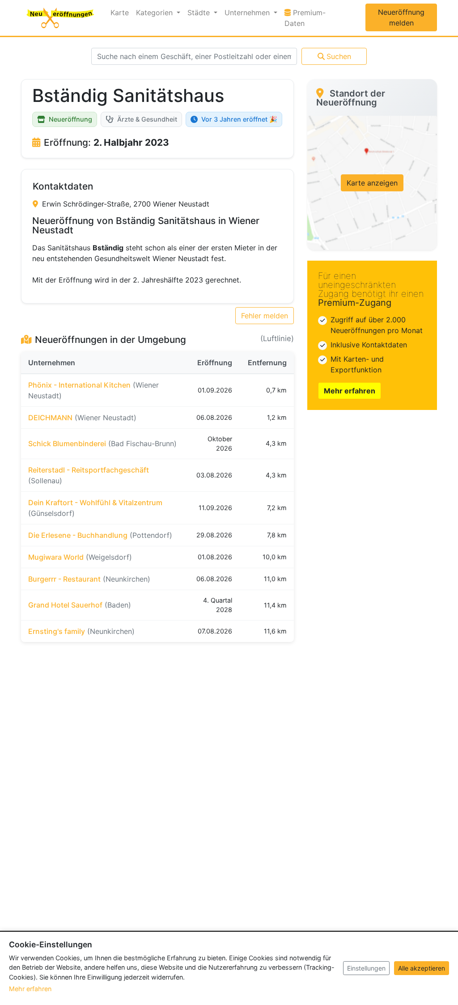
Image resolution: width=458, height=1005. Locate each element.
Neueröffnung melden (401, 17)
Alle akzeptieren (421, 968)
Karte (119, 12)
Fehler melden (264, 315)
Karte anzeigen (372, 182)
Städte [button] (199, 12)
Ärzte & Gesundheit (147, 119)
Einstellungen (366, 968)
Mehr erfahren (349, 390)
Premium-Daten (311, 18)
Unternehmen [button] (248, 12)
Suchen (339, 56)
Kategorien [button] (155, 12)
